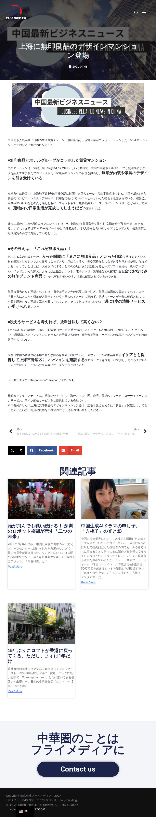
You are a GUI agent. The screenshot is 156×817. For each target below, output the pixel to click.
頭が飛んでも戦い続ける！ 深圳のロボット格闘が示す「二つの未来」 (40, 531)
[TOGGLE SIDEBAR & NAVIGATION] (146, 12)
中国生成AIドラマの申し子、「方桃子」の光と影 (110, 528)
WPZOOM (38, 809)
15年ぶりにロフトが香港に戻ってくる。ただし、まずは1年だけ (40, 656)
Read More (15, 566)
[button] (16, 450)
